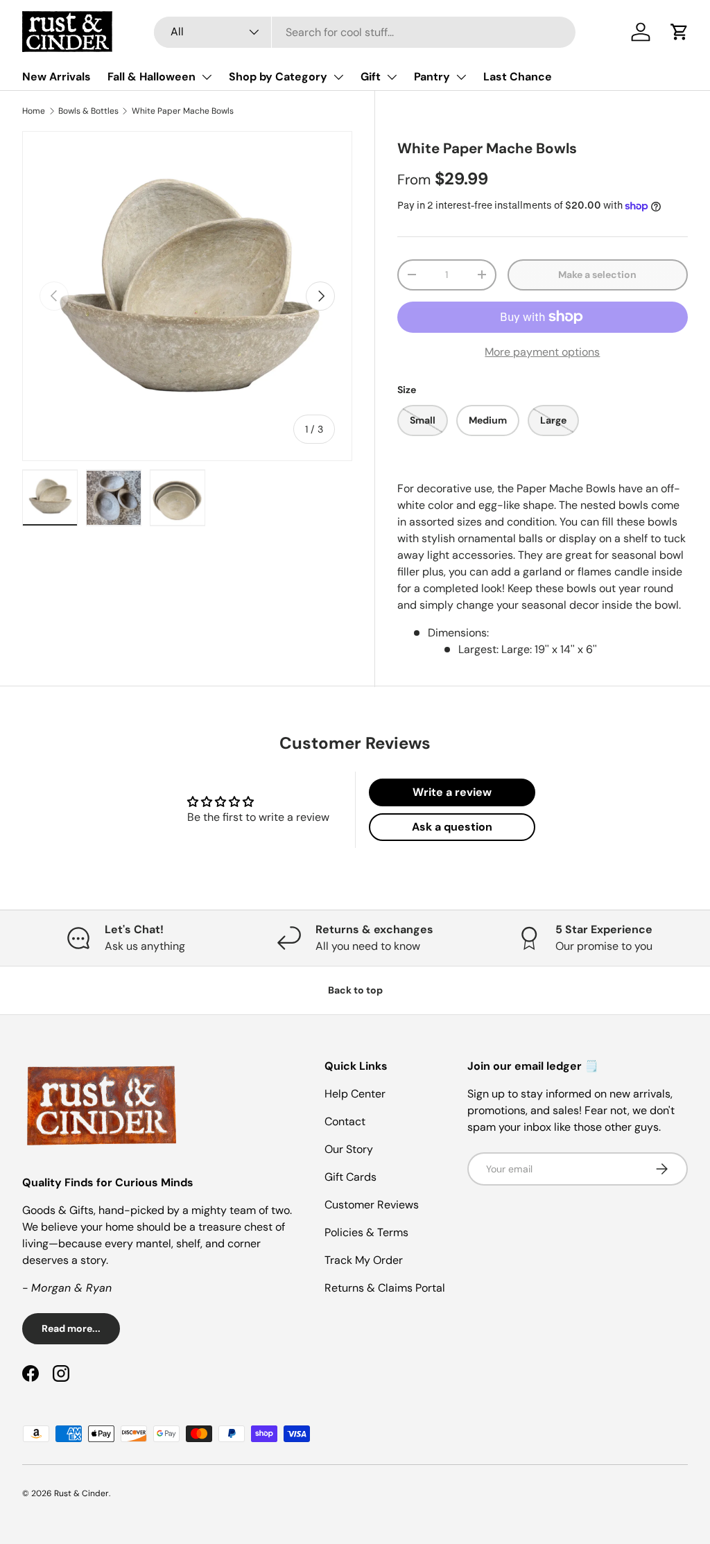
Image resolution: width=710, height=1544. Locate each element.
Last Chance (517, 76)
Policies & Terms (366, 1232)
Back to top (355, 990)
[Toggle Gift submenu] (391, 77)
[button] (679, 32)
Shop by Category (278, 76)
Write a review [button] (452, 792)
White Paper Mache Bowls (183, 110)
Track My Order (363, 1260)
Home (33, 110)
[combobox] (365, 32)
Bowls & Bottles (88, 110)
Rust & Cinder (81, 1493)
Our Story (348, 1149)
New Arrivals (56, 76)
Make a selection (597, 274)
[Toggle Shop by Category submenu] (338, 77)
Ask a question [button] (452, 826)
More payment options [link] (542, 352)
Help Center (355, 1093)
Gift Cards (350, 1177)
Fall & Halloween (151, 76)
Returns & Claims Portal (384, 1288)
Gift (371, 76)
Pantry (432, 76)
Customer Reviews (371, 1204)
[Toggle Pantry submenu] (461, 77)
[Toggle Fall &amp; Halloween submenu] (206, 77)
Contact (344, 1121)
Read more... (71, 1328)
